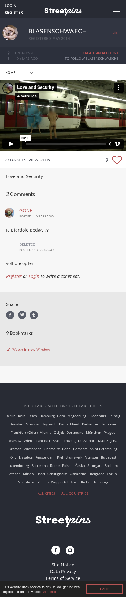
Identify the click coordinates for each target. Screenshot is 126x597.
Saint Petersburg (103, 449)
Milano (28, 473)
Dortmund (74, 432)
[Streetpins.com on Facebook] (56, 550)
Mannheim (26, 482)
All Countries (75, 493)
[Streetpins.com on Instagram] (70, 550)
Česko (80, 465)
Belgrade (97, 473)
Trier (75, 482)
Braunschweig (64, 440)
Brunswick (73, 457)
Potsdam (80, 449)
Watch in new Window (30, 349)
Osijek (59, 432)
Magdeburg (77, 416)
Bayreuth (49, 424)
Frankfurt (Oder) (24, 432)
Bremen (15, 449)
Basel (41, 473)
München (93, 432)
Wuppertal (59, 482)
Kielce (86, 482)
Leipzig (114, 416)
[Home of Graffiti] (63, 11)
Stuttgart (94, 465)
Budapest (108, 457)
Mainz (103, 440)
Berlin (11, 416)
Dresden (16, 424)
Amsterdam (45, 457)
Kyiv (13, 457)
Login (10, 5)
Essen (32, 416)
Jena (113, 440)
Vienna (45, 432)
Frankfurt (42, 440)
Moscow (32, 424)
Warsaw (15, 440)
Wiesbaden (33, 449)
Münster (91, 457)
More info (49, 591)
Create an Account (100, 53)
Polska (67, 465)
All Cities (46, 493)
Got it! (104, 589)
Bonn (66, 449)
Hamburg (47, 416)
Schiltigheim (57, 473)
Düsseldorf (87, 440)
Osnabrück (78, 473)
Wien (28, 440)
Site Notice (63, 565)
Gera (61, 416)
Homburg (100, 482)
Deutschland (69, 424)
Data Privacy (63, 571)
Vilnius (43, 482)
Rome (55, 465)
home (10, 72)
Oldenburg (97, 416)
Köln (22, 416)
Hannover (108, 424)
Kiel (60, 457)
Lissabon (26, 457)
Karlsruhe (90, 424)
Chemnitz (52, 449)
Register (14, 12)
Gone (26, 210)
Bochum (111, 465)
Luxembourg (18, 465)
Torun (112, 473)
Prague (109, 432)
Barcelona (39, 465)
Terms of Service (63, 578)
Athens (14, 473)
